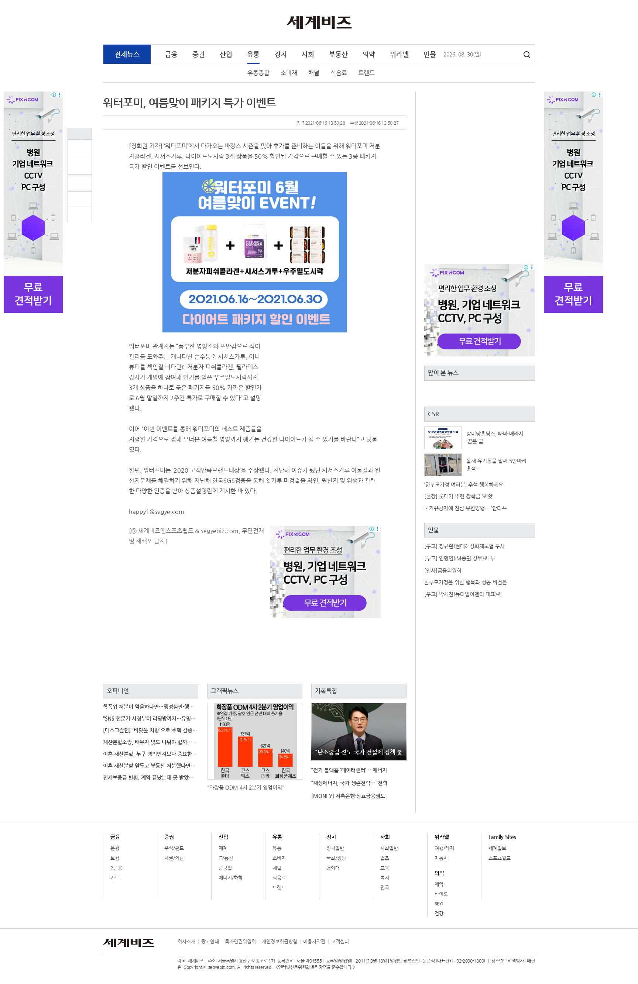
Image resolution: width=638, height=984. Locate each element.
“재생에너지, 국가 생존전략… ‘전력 (349, 783)
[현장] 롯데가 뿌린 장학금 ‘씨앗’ (459, 496)
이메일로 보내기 (80, 199)
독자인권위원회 (240, 941)
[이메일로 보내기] (80, 199)
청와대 (333, 868)
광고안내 (210, 941)
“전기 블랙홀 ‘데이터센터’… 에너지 (349, 770)
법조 (384, 858)
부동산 (338, 54)
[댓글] (84, 148)
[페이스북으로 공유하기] (84, 165)
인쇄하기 (80, 214)
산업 (226, 54)
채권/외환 (174, 858)
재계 (223, 848)
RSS (357, 941)
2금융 (116, 868)
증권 (198, 54)
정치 (280, 54)
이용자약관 (314, 941)
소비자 (279, 858)
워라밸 (399, 54)
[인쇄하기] (80, 214)
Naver (530, 22)
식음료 (338, 72)
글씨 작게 (86, 133)
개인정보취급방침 (279, 941)
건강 (439, 913)
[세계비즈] (319, 22)
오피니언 (118, 690)
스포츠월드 (499, 858)
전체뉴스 (127, 54)
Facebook (500, 22)
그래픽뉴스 (225, 690)
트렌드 (366, 72)
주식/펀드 (174, 848)
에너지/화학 (231, 877)
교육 (384, 868)
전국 (384, 887)
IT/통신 (226, 858)
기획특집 (326, 690)
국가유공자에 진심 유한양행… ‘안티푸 (465, 508)
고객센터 (340, 941)
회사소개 (186, 941)
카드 (114, 877)
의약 (369, 54)
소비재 (289, 72)
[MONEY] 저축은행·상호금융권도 (348, 796)
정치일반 (335, 848)
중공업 (225, 868)
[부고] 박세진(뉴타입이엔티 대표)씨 (463, 594)
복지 (384, 877)
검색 (527, 54)
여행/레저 (444, 848)
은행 (114, 848)
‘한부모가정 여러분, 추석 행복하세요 (463, 484)
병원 (439, 904)
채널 (313, 72)
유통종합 (258, 72)
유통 (253, 54)
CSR (433, 413)
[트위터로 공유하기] (84, 183)
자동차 (441, 858)
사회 (308, 54)
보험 (114, 858)
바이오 (441, 894)
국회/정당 (336, 858)
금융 (171, 54)
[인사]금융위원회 (443, 570)
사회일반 (389, 848)
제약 (439, 884)
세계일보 (497, 848)
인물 (429, 54)
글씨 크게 (74, 133)
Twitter (515, 22)
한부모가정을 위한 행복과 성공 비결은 (465, 582)
